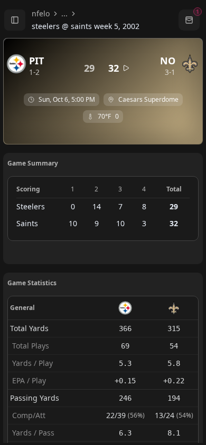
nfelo (41, 13)
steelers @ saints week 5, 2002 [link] (85, 26)
